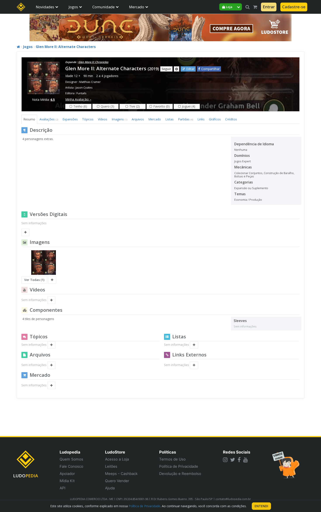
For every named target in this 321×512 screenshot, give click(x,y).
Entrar (269, 6)
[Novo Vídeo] (51, 300)
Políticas (167, 452)
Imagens (119, 119)
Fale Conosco (71, 466)
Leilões (111, 466)
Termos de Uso (172, 459)
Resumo (29, 119)
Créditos (231, 119)
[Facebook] (239, 460)
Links (201, 119)
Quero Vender (117, 481)
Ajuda (110, 488)
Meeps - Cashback (121, 473)
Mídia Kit (67, 481)
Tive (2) (134, 106)
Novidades (45, 6)
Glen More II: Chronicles (93, 62)
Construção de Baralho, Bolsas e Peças (264, 174)
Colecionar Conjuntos (248, 173)
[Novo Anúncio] (51, 385)
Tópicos (87, 119)
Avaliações (49, 119)
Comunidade (103, 6)
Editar (190, 69)
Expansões (70, 119)
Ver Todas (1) (34, 280)
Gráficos (215, 119)
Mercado (136, 6)
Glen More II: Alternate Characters (66, 47)
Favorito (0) (161, 106)
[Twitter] (232, 460)
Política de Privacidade (178, 466)
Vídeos (102, 119)
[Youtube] (245, 460)
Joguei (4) (188, 106)
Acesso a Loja (117, 459)
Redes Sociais (236, 452)
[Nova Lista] (194, 345)
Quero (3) (107, 106)
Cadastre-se (293, 6)
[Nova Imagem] (52, 280)
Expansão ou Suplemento (251, 188)
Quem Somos (71, 459)
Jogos (73, 6)
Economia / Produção (248, 200)
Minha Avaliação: (78, 99)
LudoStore (115, 452)
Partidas (185, 119)
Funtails (81, 93)
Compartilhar (210, 69)
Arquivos (138, 119)
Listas (169, 119)
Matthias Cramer (90, 82)
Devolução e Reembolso (180, 473)
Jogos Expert (242, 161)
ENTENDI (261, 506)
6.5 (52, 100)
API (62, 488)
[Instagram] (225, 460)
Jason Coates (84, 87)
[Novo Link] (194, 365)
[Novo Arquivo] (51, 365)
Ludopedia (70, 452)
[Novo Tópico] (51, 345)
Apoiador (67, 473)
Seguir (166, 69)
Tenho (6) (80, 106)
